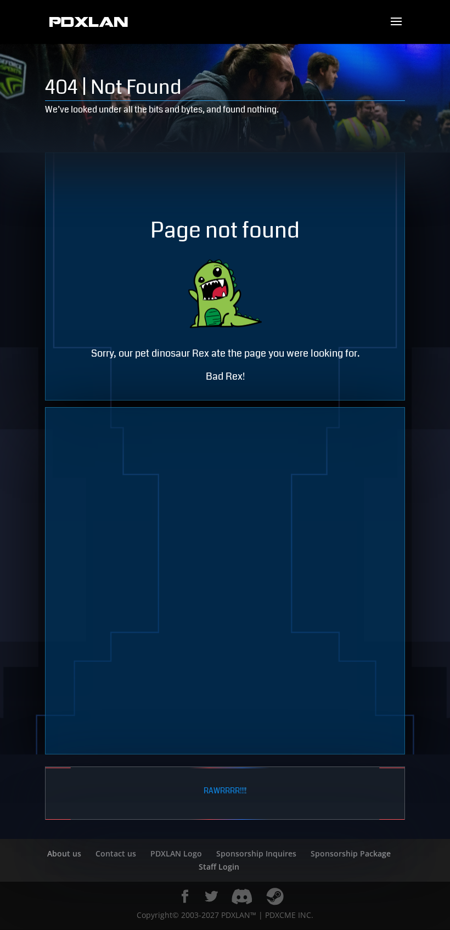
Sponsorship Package (351, 853)
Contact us (115, 853)
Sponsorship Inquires (256, 853)
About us (64, 853)
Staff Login (219, 866)
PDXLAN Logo (176, 853)
